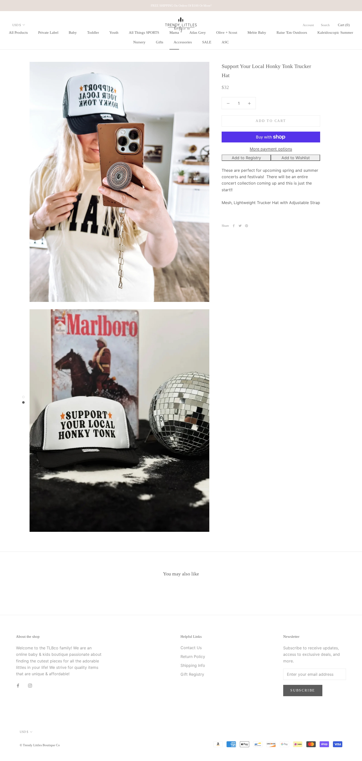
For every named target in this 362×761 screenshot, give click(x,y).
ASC (225, 42)
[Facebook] (233, 225)
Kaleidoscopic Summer (335, 33)
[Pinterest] (246, 225)
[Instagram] (30, 685)
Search (325, 25)
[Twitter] (240, 225)
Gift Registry (192, 674)
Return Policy (193, 656)
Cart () (344, 25)
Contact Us (191, 647)
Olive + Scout (226, 33)
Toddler (93, 33)
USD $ (16, 25)
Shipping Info (193, 665)
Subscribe (302, 690)
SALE (206, 42)
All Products (18, 33)
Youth (113, 33)
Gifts (159, 42)
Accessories (183, 42)
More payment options (271, 148)
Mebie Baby (256, 33)
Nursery (139, 42)
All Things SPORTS (144, 33)
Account (308, 25)
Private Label (48, 33)
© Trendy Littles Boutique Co (40, 745)
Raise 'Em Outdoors (292, 33)
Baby (73, 33)
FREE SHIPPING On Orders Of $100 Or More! (181, 5)
